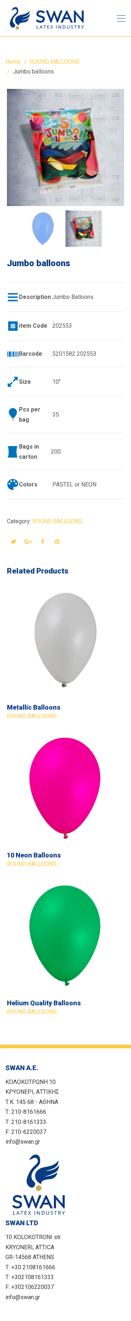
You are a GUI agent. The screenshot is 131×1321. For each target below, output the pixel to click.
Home (13, 61)
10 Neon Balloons (34, 855)
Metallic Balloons (33, 707)
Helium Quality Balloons (44, 1003)
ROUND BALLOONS (55, 61)
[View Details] (65, 640)
